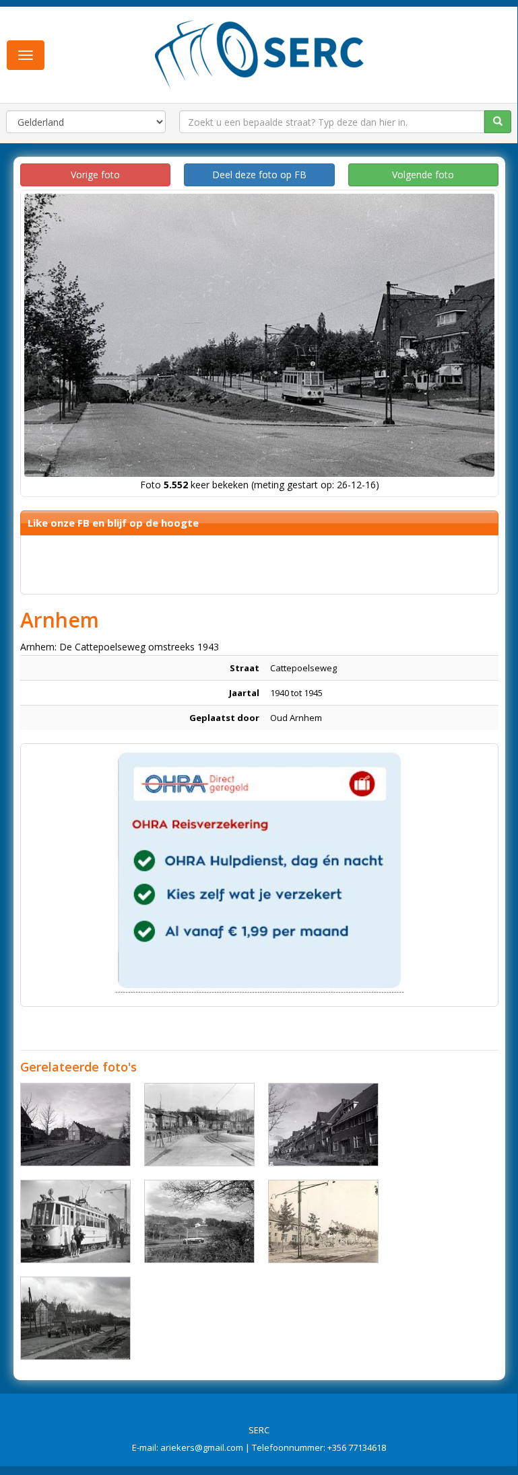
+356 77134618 (356, 1447)
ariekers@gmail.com (201, 1447)
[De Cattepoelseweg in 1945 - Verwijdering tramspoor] (75, 1318)
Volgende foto (423, 174)
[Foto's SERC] (259, 53)
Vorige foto (95, 174)
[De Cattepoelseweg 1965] (199, 1221)
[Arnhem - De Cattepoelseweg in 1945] (75, 1124)
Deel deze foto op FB (259, 174)
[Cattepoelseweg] (199, 1124)
